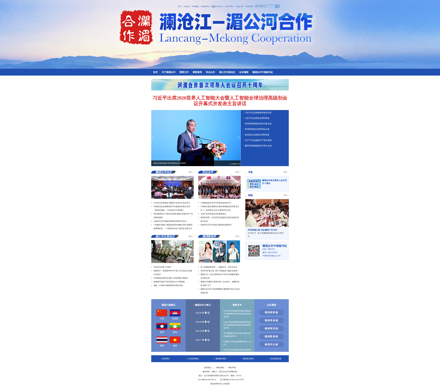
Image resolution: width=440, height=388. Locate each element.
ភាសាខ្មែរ (195, 6)
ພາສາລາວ (205, 6)
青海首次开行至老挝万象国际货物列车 (216, 225)
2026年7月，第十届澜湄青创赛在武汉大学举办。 (265, 233)
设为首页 (249, 6)
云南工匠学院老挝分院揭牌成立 (213, 214)
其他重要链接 (275, 359)
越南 (175, 345)
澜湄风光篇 (271, 344)
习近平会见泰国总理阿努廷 (257, 118)
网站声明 (232, 368)
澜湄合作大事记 (203, 305)
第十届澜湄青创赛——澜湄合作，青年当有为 (219, 267)
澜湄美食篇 (271, 320)
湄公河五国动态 (227, 72)
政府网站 (166, 359)
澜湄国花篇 (271, 328)
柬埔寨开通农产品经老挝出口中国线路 (169, 282)
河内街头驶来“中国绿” (163, 267)
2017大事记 (202, 340)
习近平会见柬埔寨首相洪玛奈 (258, 113)
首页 (155, 72)
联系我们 (208, 368)
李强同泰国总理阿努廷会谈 (257, 129)
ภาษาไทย (229, 6)
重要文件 (184, 72)
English (187, 6)
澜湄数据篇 (271, 336)
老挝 (162, 332)
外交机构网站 (193, 359)
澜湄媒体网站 (220, 359)
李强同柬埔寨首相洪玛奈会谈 (258, 124)
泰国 (162, 345)
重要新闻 (197, 72)
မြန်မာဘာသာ (217, 6)
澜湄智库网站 (248, 359)
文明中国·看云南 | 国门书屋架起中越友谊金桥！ (220, 271)
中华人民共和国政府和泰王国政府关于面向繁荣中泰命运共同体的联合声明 (237, 314)
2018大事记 (202, 331)
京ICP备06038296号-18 (207, 380)
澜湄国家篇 (271, 312)
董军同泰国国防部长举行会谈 (258, 146)
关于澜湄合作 (169, 72)
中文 (179, 6)
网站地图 (220, 368)
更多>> (191, 172)
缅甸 (175, 332)
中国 (162, 318)
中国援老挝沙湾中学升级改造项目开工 (216, 203)
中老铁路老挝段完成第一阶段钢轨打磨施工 (171, 278)
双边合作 (210, 72)
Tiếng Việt (239, 6)
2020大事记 (202, 313)
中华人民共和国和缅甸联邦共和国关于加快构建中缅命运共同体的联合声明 (237, 325)
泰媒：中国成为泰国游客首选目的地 (168, 285)
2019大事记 (202, 322)
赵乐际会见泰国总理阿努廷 (257, 135)
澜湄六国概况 (168, 305)
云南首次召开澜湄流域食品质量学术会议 (170, 221)
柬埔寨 (175, 318)
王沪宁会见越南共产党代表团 (258, 140)
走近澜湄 (243, 72)
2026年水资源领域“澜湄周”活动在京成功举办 (172, 203)
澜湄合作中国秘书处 (262, 72)
